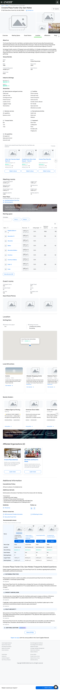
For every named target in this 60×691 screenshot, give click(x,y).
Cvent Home (4, 654)
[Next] (58, 36)
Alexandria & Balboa (12, 250)
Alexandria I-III (11, 236)
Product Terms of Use (35, 656)
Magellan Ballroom (12, 230)
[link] (13, 404)
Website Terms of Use (35, 657)
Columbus (10, 255)
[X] (31, 508)
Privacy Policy (33, 654)
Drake (9, 269)
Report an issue (15, 637)
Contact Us (4, 656)
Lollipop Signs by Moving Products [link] (13, 409)
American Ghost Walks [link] (32, 409)
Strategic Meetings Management (37, 648)
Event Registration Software (36, 644)
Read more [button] (28, 384)
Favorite (57, 8)
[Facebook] (34, 508)
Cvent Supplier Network (7, 642)
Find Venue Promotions (6, 646)
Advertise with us (34, 659)
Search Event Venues (6, 644)
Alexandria (10, 241)
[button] (18, 22)
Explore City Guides (6, 648)
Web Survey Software (35, 650)
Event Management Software (36, 642)
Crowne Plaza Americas (11, 459)
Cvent (2, 5)
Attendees (5, 217)
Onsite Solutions (5, 650)
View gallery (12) (54, 30)
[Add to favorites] (19, 150)
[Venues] (57, 2)
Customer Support (6, 657)
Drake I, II (10, 264)
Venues (6, 5)
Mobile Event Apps (34, 646)
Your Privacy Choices (6, 659)
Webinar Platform (34, 651)
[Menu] (1, 2)
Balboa (9, 245)
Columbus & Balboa (12, 259)
